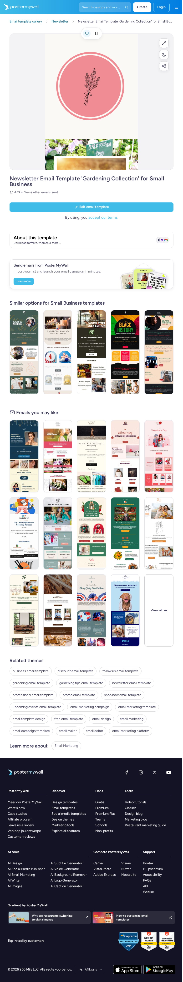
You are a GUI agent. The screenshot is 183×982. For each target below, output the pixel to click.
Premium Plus (105, 814)
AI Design (15, 863)
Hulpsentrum (153, 869)
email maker (68, 731)
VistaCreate (102, 869)
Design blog (133, 814)
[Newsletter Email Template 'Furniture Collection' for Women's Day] (24, 610)
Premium (102, 808)
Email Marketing (66, 746)
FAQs (147, 880)
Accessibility (152, 875)
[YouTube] (168, 772)
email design (101, 719)
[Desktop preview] (87, 33)
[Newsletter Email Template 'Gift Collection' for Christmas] (91, 533)
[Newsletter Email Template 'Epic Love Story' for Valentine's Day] (125, 456)
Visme (126, 863)
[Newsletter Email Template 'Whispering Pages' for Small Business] (24, 533)
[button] (164, 43)
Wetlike (148, 892)
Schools (101, 825)
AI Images (15, 886)
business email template (31, 671)
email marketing (131, 719)
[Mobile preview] (96, 33)
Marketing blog (136, 819)
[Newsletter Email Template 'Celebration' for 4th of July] (91, 610)
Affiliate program (20, 819)
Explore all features (65, 831)
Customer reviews (21, 837)
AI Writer (14, 880)
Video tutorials (136, 802)
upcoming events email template (37, 707)
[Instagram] (141, 772)
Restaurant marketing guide (145, 825)
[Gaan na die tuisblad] (19, 7)
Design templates (64, 802)
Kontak (148, 863)
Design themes (62, 819)
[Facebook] (127, 772)
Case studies (17, 814)
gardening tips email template (81, 683)
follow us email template (120, 671)
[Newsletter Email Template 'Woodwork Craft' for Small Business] (57, 610)
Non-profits (104, 831)
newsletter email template (131, 683)
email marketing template (137, 707)
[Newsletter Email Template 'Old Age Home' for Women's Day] (158, 533)
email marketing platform (130, 731)
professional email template (33, 695)
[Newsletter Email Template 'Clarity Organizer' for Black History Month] (125, 352)
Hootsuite (128, 875)
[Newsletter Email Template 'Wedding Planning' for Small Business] (57, 456)
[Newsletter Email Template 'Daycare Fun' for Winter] (57, 533)
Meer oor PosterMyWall (25, 802)
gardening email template (31, 683)
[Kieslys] (176, 7)
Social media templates (68, 814)
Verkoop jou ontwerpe (24, 831)
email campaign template (31, 731)
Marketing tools (63, 825)
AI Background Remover (69, 875)
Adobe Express (104, 875)
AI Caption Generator (66, 886)
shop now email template (122, 695)
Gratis (99, 802)
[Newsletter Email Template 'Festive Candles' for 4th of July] (57, 352)
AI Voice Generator (65, 869)
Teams (100, 819)
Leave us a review (21, 825)
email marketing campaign (89, 707)
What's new (16, 808)
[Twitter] (154, 772)
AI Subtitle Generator (66, 863)
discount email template (75, 671)
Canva (98, 863)
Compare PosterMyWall (111, 852)
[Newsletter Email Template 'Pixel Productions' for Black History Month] (158, 352)
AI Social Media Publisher (26, 869)
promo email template (79, 695)
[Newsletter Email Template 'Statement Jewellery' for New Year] (24, 456)
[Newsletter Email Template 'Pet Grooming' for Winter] (125, 610)
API (145, 886)
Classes (131, 808)
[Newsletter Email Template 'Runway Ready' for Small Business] (91, 456)
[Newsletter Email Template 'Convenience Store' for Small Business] (91, 352)
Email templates (63, 808)
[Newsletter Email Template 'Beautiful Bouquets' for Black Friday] (125, 533)
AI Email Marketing (21, 875)
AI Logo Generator (64, 880)
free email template (68, 719)
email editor (94, 731)
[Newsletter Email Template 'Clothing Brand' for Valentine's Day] (158, 456)
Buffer (126, 869)
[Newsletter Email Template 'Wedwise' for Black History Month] (24, 352)
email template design (29, 719)
